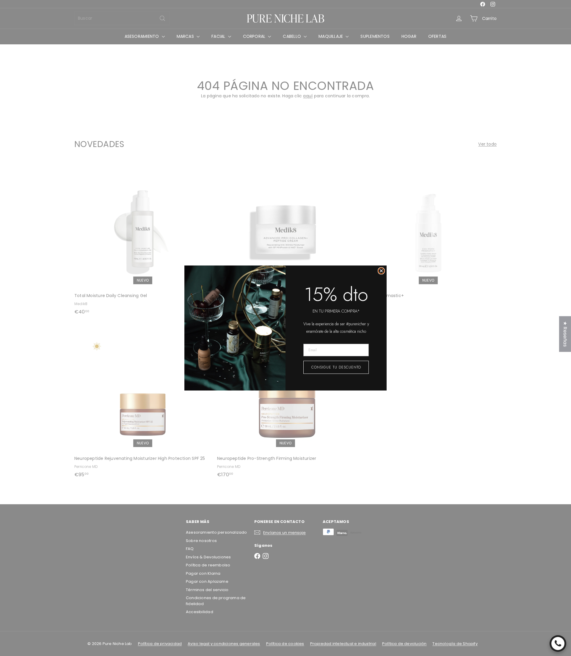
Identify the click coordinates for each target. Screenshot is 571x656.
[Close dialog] (381, 271)
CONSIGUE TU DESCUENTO (336, 367)
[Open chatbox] (558, 643)
